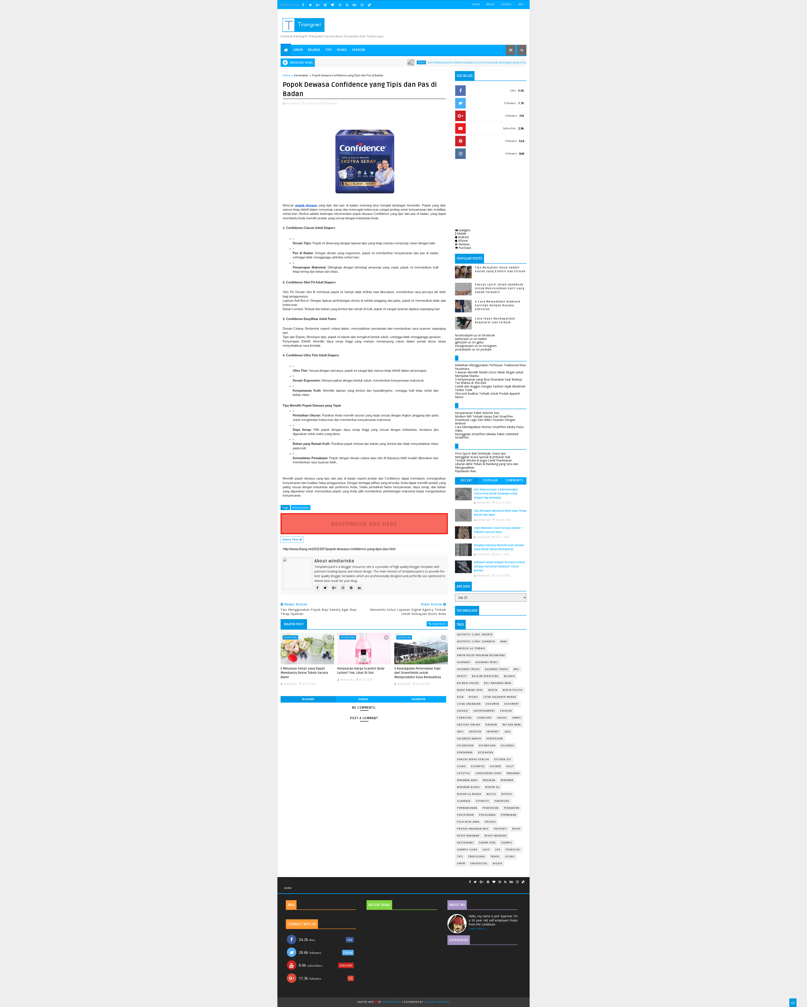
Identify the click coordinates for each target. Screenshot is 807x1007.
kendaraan (465, 752)
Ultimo (510, 856)
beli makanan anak (498, 683)
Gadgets (464, 230)
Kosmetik (478, 766)
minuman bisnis (468, 787)
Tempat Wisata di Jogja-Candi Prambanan (483, 460)
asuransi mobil (487, 662)
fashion (506, 710)
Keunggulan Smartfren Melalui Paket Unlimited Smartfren (486, 436)
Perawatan (512, 808)
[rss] (347, 5)
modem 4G (492, 787)
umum (461, 863)
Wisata (497, 863)
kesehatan (301, 75)
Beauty (462, 676)
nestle (491, 794)
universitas (479, 863)
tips (460, 856)
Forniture (464, 717)
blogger (308, 699)
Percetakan (465, 815)
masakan (489, 780)
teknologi (513, 849)
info (460, 731)
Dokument (511, 704)
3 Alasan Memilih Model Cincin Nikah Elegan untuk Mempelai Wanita (489, 374)
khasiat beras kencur (473, 759)
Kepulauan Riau (465, 471)
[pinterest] (325, 5)
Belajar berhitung (485, 676)
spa (497, 849)
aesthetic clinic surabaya (476, 641)
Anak (503, 641)
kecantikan (348, 637)
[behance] (354, 5)
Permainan (508, 815)
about (490, 4)
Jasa (507, 731)
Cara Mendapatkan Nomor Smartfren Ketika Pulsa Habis (489, 428)
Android (463, 237)
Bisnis (342, 50)
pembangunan (467, 808)
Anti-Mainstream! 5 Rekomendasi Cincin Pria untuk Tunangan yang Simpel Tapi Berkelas (453, 62)
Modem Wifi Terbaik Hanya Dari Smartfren (484, 416)
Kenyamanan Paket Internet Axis (477, 413)
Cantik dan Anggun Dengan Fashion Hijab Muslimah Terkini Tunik (490, 388)
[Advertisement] (490, 194)
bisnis (386, 62)
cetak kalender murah (499, 697)
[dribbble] (340, 5)
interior (475, 731)
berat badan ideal (470, 690)
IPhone (462, 241)
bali (517, 669)
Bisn (460, 697)
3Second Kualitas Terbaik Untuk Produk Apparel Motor (487, 395)
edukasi (462, 710)
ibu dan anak (511, 724)
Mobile (461, 233)
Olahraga (464, 801)
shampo (506, 842)
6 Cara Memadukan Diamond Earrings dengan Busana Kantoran (497, 305)
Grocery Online (468, 724)
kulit (510, 766)
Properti (500, 828)
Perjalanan (487, 815)
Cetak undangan (469, 704)
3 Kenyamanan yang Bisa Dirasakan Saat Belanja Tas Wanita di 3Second (488, 381)
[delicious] (369, 5)
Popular (490, 480)
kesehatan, (330, 103)
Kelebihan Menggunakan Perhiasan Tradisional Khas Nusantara (490, 367)
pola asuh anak (468, 821)
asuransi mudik (468, 669)
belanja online (468, 683)
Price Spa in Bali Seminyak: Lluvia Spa (480, 453)
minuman (507, 780)
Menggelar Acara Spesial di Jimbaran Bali (482, 457)
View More (439, 624)
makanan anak (467, 780)
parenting (501, 801)
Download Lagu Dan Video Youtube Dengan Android (485, 421)
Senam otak (487, 842)
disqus (363, 699)
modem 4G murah (469, 794)
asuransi (463, 662)
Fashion (358, 50)
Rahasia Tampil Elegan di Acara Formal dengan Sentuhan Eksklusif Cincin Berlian (499, 566)
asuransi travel (497, 669)
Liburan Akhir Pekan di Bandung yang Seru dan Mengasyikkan (486, 465)
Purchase (464, 248)
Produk (490, 821)
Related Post (294, 624)
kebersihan (495, 738)
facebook (418, 699)
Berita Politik (513, 690)
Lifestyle (463, 773)
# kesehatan (301, 507)
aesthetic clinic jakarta (474, 634)
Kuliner (495, 766)
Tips (328, 50)
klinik (461, 766)
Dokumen (492, 704)
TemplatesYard (391, 1002)
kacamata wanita (469, 738)
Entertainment (484, 710)
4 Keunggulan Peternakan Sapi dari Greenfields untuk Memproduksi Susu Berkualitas (417, 673)
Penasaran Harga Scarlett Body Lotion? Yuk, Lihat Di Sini (361, 671)
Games (516, 717)
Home (476, 4)
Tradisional (476, 856)
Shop (486, 849)
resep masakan (496, 835)
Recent (467, 480)
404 (520, 4)
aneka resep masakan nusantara (481, 655)
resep (516, 828)
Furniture (484, 717)
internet (493, 731)
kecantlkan (487, 745)
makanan (513, 773)
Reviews (464, 244)
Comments (514, 480)
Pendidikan (491, 808)
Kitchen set (502, 759)
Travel (495, 856)
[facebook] (303, 5)
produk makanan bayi (473, 828)
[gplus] (318, 5)
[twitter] (310, 5)
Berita (492, 690)
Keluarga (507, 745)
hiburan (491, 724)
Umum (298, 50)
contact (506, 4)
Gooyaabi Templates (437, 1002)
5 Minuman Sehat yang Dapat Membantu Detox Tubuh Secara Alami (304, 673)
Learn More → (478, 928)
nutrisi (506, 794)
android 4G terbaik (471, 648)
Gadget (502, 717)
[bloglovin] (332, 5)
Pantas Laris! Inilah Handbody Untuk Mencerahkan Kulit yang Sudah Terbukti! (499, 288)
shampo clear (467, 849)
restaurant (465, 842)
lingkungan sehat (489, 773)
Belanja (314, 50)
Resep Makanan (468, 835)
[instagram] (362, 5)
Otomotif (482, 801)
